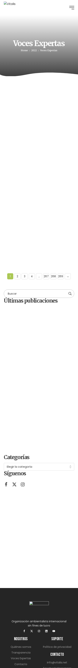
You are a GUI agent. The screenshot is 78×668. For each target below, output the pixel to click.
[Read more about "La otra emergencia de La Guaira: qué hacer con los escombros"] (39, 196)
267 (46, 276)
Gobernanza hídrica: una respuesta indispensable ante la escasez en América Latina (38, 139)
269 (60, 276)
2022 (34, 50)
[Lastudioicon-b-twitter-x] (14, 484)
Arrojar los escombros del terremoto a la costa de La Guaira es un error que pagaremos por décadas (46, 411)
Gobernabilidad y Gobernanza (55, 95)
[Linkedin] (46, 631)
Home (24, 50)
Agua (12, 93)
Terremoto (32, 184)
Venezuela (51, 184)
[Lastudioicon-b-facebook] (6, 484)
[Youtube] (53, 631)
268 (53, 276)
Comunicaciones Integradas (28, 128)
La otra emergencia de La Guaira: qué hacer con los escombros (37, 228)
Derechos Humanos (27, 95)
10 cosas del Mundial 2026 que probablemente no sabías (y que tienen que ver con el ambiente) (49, 443)
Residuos (14, 184)
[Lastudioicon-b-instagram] (22, 484)
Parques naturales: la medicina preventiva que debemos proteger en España (49, 381)
